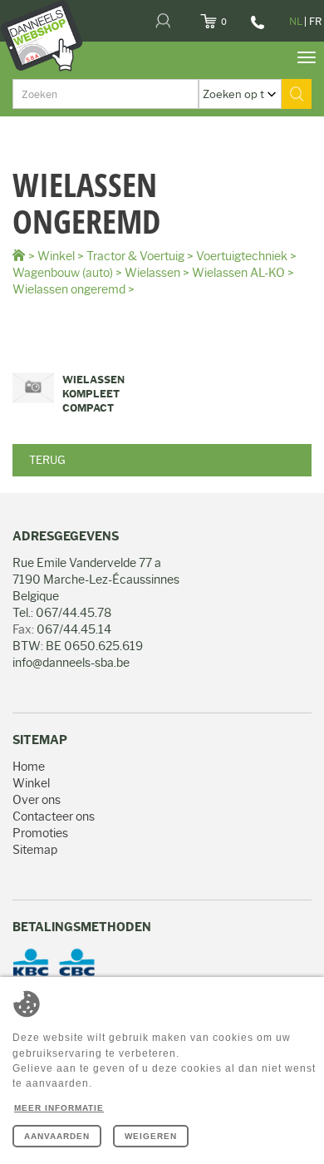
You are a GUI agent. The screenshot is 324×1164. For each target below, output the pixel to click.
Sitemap (34, 849)
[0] (229, 16)
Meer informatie (59, 1107)
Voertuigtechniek (241, 256)
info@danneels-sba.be (71, 662)
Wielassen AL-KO (238, 272)
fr (315, 21)
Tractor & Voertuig (135, 256)
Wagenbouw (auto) (62, 272)
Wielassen (152, 272)
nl (295, 21)
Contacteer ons (53, 816)
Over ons (36, 799)
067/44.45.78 (255, 28)
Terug (47, 459)
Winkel (56, 256)
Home (28, 766)
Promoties (40, 833)
